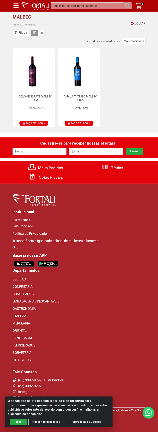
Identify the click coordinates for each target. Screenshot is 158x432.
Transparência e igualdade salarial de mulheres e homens (55, 241)
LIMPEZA (19, 316)
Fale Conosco (23, 226)
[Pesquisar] (128, 5)
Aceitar (18, 421)
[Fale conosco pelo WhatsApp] (148, 412)
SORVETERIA (22, 353)
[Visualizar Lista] (41, 33)
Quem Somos (21, 220)
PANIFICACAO (23, 338)
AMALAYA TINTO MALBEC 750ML (80, 98)
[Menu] (16, 5)
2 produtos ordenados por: (104, 41)
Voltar (139, 23)
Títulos (116, 168)
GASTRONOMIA (24, 309)
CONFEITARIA (23, 287)
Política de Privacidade (30, 233)
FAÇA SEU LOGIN (35, 123)
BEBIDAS (19, 279)
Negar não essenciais (46, 421)
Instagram (25, 392)
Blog (15, 247)
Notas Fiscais (50, 177)
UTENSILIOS (22, 360)
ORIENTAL (20, 331)
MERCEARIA (21, 323)
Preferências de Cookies (85, 421)
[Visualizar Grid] (34, 33)
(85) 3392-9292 (29, 386)
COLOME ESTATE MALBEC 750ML (35, 98)
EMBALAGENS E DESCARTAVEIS (36, 301)
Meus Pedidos (50, 168)
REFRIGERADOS (24, 345)
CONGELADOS (23, 294)
